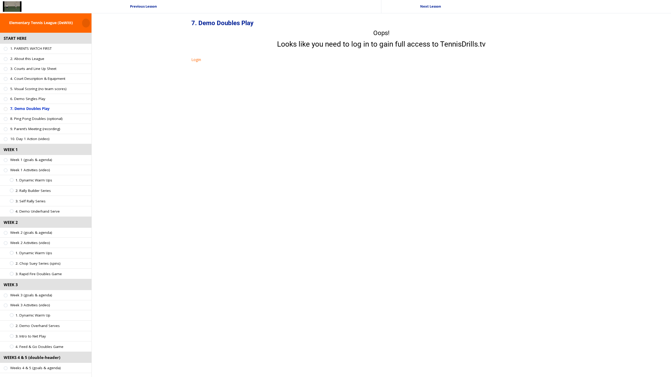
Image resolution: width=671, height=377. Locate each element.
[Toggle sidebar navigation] (89, 23)
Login (196, 59)
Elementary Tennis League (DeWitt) (41, 22)
